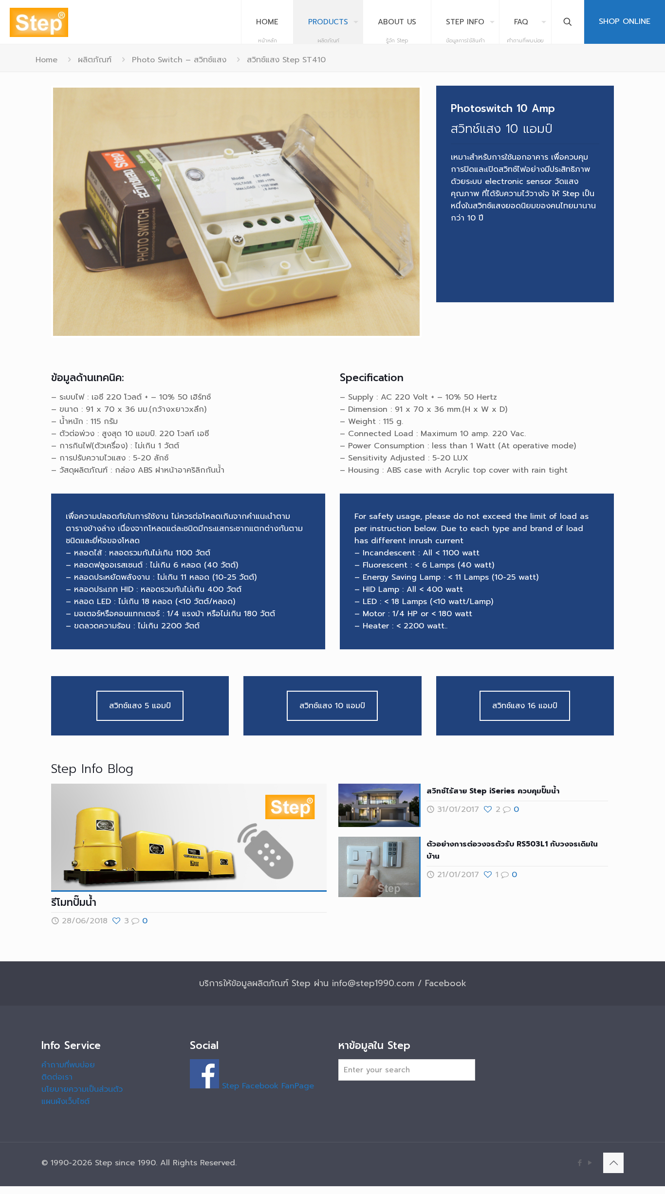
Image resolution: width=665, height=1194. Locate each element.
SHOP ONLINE (624, 21)
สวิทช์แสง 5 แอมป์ (140, 703)
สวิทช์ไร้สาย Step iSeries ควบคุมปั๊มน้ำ (492, 788)
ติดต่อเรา (57, 1075)
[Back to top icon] (613, 1160)
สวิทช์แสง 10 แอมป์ (332, 703)
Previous (38, 210)
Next (434, 210)
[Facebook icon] (579, 1160)
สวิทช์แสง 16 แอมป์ (524, 703)
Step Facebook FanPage (266, 1083)
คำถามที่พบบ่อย (68, 1062)
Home (46, 60)
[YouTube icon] (589, 1160)
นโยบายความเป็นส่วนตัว (82, 1087)
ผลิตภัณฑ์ (94, 60)
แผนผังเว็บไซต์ (65, 1099)
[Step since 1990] (39, 22)
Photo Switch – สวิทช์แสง (179, 60)
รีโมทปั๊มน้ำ (73, 899)
